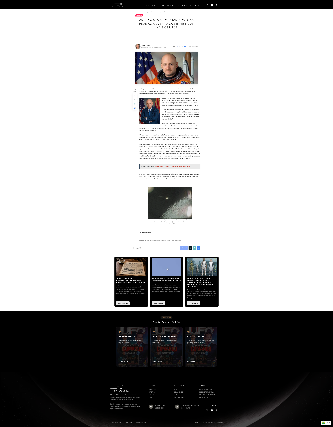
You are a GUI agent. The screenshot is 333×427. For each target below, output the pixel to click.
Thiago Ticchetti (146, 45)
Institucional (150, 5)
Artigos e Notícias (167, 5)
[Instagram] (207, 5)
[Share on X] (180, 46)
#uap (168, 240)
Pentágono (177, 240)
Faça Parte (181, 5)
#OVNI (149, 240)
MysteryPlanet (146, 232)
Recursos (193, 5)
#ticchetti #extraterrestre (158, 240)
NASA (172, 240)
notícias (139, 15)
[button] (151, 6)
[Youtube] (212, 5)
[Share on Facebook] (177, 46)
